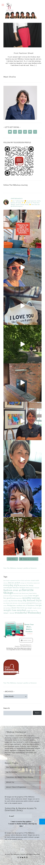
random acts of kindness (25, 605)
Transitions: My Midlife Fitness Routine (19, 777)
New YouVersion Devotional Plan (17, 767)
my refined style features (10, 603)
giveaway (6, 595)
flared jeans (25, 593)
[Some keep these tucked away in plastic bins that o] (22, 421)
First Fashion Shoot (23, 53)
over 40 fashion (22, 603)
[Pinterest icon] (25, 857)
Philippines (11, 605)
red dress (8, 608)
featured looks (17, 593)
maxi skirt (19, 598)
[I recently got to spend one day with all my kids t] (22, 498)
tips (26, 608)
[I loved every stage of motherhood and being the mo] (22, 536)
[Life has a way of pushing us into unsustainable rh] (22, 344)
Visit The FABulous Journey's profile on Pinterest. (20, 568)
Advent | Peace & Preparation (16, 787)
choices (5, 583)
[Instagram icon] (27, 857)
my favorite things (15, 601)
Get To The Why (11, 772)
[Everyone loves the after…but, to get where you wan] (22, 306)
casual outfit (35, 580)
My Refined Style (32, 600)
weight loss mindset (14, 610)
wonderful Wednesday (28, 612)
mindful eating (31, 597)
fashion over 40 (12, 590)
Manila (13, 598)
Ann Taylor (6, 580)
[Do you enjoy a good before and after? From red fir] (22, 382)
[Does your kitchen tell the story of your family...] (22, 229)
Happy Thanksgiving (15, 595)
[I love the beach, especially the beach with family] (22, 267)
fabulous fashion (19, 588)
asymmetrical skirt (15, 580)
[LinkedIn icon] (22, 857)
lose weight (24, 595)
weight (30, 608)
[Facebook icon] (18, 857)
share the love (17, 608)
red (4, 608)
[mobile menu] (3, 5)
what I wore (8, 613)
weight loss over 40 (32, 610)
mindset (5, 601)
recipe (38, 605)
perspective (31, 603)
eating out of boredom (27, 583)
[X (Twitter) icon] (20, 857)
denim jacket (14, 583)
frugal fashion (33, 593)
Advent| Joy (10, 782)
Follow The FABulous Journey (15, 185)
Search (6, 708)
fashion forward (34, 587)
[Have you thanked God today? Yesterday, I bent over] (22, 459)
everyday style (11, 585)
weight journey (37, 608)
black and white (25, 580)
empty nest (36, 583)
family (28, 587)
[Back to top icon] (22, 850)
